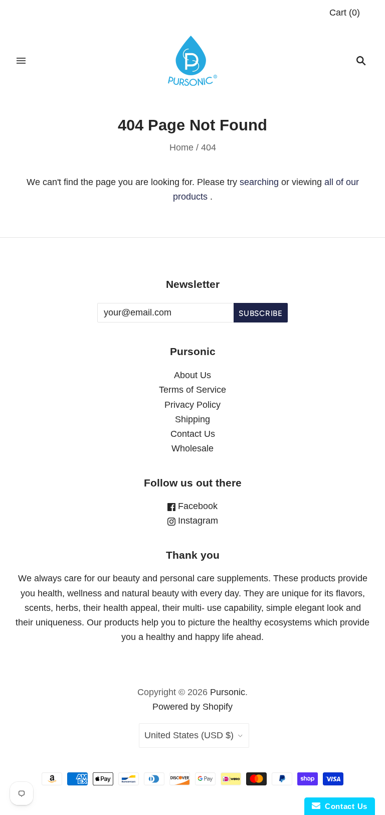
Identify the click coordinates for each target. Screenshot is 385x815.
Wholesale (192, 448)
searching (259, 182)
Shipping (192, 419)
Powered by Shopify (192, 707)
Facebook (196, 506)
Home (181, 147)
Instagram (196, 521)
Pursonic (227, 692)
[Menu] (21, 60)
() (344, 13)
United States (189, 735)
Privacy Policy (192, 405)
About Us (192, 375)
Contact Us (192, 434)
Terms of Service (192, 390)
